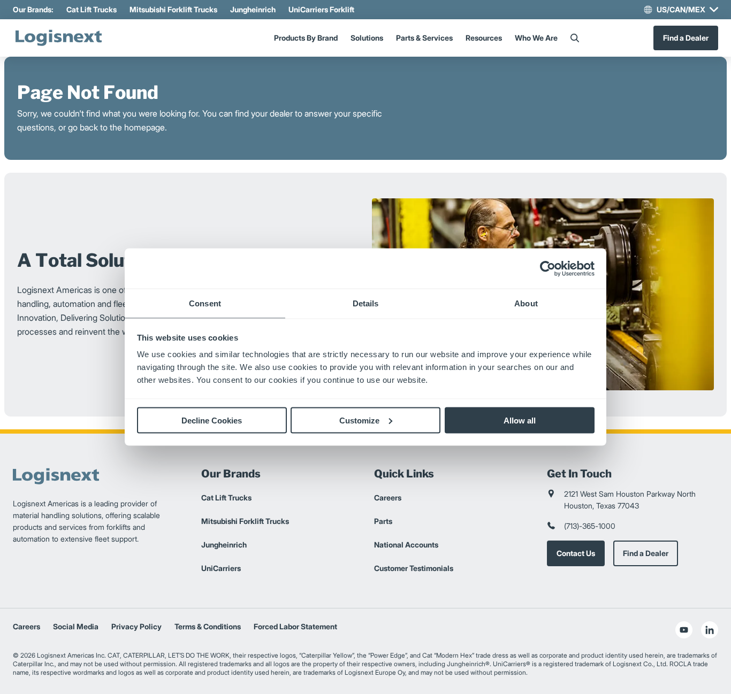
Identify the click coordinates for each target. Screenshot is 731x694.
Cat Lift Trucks (91, 9)
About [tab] (526, 303)
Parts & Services (424, 37)
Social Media (75, 626)
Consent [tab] (205, 303)
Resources (484, 37)
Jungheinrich (253, 9)
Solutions (367, 37)
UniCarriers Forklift (321, 9)
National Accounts (406, 544)
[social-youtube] (683, 629)
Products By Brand (306, 37)
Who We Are (536, 37)
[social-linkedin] (709, 629)
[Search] (574, 38)
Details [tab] (366, 303)
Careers (387, 497)
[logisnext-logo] (58, 38)
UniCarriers (221, 568)
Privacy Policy (136, 626)
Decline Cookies (211, 420)
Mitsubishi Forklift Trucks (173, 9)
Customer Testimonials (413, 568)
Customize (359, 420)
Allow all (520, 420)
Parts (383, 521)
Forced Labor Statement (295, 626)
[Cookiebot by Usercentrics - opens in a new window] (548, 268)
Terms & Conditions (207, 626)
